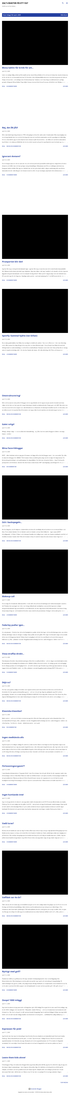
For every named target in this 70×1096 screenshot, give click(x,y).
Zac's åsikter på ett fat (15, 3)
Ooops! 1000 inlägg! (12, 1000)
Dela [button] (3, 86)
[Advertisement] (35, 107)
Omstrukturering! (11, 395)
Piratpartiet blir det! (12, 261)
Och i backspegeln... (12, 522)
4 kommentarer (11, 813)
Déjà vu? (6, 682)
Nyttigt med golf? (11, 971)
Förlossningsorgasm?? (13, 766)
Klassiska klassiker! (12, 711)
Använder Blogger (36, 1089)
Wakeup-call (8, 596)
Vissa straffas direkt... (13, 653)
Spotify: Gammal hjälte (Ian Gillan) (19, 335)
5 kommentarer (11, 175)
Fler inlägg (64, 1082)
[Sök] (63, 3)
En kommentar (11, 466)
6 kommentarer (11, 990)
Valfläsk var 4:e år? (11, 897)
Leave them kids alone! (13, 1057)
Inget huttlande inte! (13, 794)
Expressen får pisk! (11, 1028)
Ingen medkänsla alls (13, 737)
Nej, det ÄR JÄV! (10, 127)
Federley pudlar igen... (13, 625)
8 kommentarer (11, 86)
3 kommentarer (11, 784)
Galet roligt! (8, 424)
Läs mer (65, 86)
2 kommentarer (11, 354)
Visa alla (64, 15)
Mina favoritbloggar (12, 448)
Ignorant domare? (11, 156)
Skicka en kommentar (13, 146)
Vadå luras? (8, 823)
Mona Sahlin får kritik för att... (17, 67)
